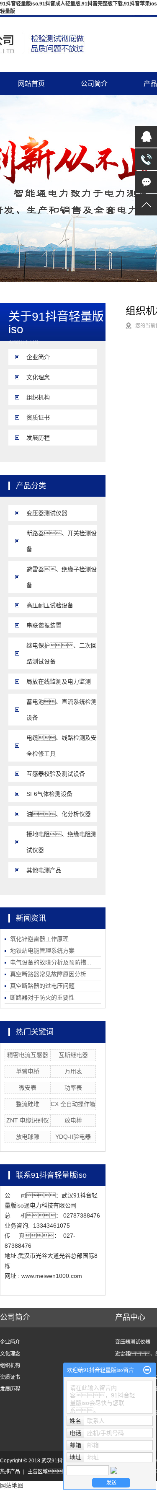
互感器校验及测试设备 (55, 773)
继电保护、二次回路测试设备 (61, 653)
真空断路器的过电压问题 (42, 985)
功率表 (73, 1087)
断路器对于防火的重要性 (42, 997)
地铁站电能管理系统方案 (42, 950)
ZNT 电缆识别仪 (27, 1120)
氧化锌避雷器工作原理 (39, 938)
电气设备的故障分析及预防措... (50, 962)
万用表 (73, 1071)
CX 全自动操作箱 (73, 1104)
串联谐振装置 (44, 625)
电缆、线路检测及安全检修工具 (61, 745)
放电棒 (73, 1120)
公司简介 (94, 83)
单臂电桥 (27, 1071)
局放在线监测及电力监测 (58, 681)
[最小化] (147, 1370)
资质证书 (38, 417)
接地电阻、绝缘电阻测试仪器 (61, 842)
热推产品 (10, 1471)
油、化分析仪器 (58, 814)
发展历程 (38, 437)
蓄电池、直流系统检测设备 (61, 709)
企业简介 (38, 357)
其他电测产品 (44, 870)
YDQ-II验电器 (73, 1136)
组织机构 (38, 397)
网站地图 (11, 1485)
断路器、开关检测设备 (61, 541)
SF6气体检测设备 (49, 793)
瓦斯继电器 (73, 1055)
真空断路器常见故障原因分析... (50, 974)
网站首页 (31, 83)
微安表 (27, 1087)
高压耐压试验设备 (49, 605)
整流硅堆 (27, 1104)
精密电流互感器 (27, 1055)
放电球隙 (27, 1136)
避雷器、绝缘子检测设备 (61, 577)
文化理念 (38, 377)
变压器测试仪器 (46, 513)
